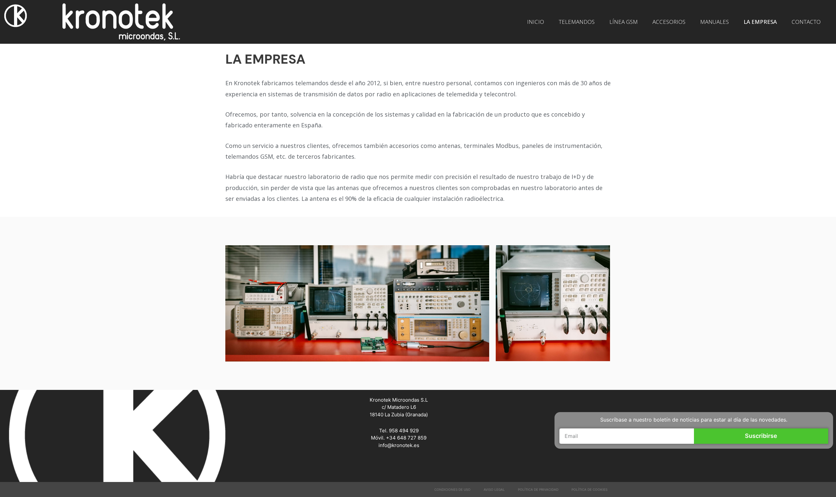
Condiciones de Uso (452, 489)
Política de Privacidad (538, 489)
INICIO (535, 21)
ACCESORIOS (668, 21)
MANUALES (714, 21)
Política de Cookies (589, 489)
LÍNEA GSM (623, 21)
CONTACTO (806, 21)
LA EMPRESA (760, 21)
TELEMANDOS (577, 21)
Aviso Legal (494, 489)
